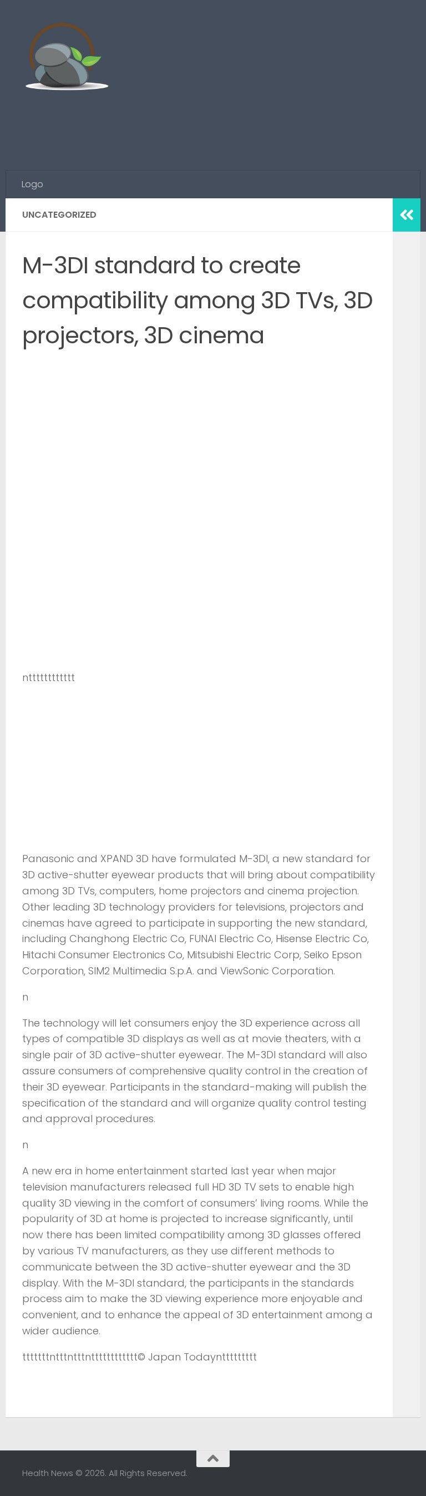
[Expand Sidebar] (406, 215)
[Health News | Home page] (66, 58)
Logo (32, 184)
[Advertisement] (202, 125)
